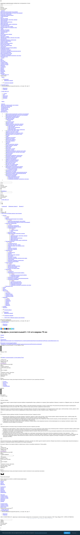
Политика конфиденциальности (41, 532)
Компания (8, 299)
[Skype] (11, 329)
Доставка (5, 384)
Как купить (8, 292)
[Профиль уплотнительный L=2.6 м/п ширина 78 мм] (12, 357)
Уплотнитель (11, 271)
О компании (3, 486)
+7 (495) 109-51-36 (5, 74)
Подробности (3, 363)
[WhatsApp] (10, 329)
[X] (6, 329)
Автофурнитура (11, 252)
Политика (2, 500)
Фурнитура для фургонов (13, 225)
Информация (3, 492)
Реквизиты (2, 491)
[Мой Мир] (5, 329)
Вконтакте (5, 88)
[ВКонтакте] (1, 329)
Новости (2, 487)
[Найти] (1, 6)
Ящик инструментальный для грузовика (16, 221)
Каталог (7, 217)
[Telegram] (13, 329)
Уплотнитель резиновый (15, 281)
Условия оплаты (3, 495)
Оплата (4, 383)
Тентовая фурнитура (12, 243)
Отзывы (4, 381)
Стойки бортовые (14, 230)
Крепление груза (55, 340)
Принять (67, 532)
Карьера (2, 489)
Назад (8, 216)
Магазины (2, 494)
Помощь (2, 501)
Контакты (2, 490)
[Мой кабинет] (1, 201)
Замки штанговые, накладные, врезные (18, 235)
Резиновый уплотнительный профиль (18, 274)
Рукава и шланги (11, 264)
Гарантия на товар (4, 498)
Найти (2, 520)
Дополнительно (6, 386)
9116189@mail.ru (5, 84)
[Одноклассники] (3, 329)
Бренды (2, 483)
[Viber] (8, 329)
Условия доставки (4, 496)
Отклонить (74, 532)
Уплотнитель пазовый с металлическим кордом (21, 344)
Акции (1, 482)
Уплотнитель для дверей (5, 344)
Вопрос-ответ (3, 507)
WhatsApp (5, 89)
